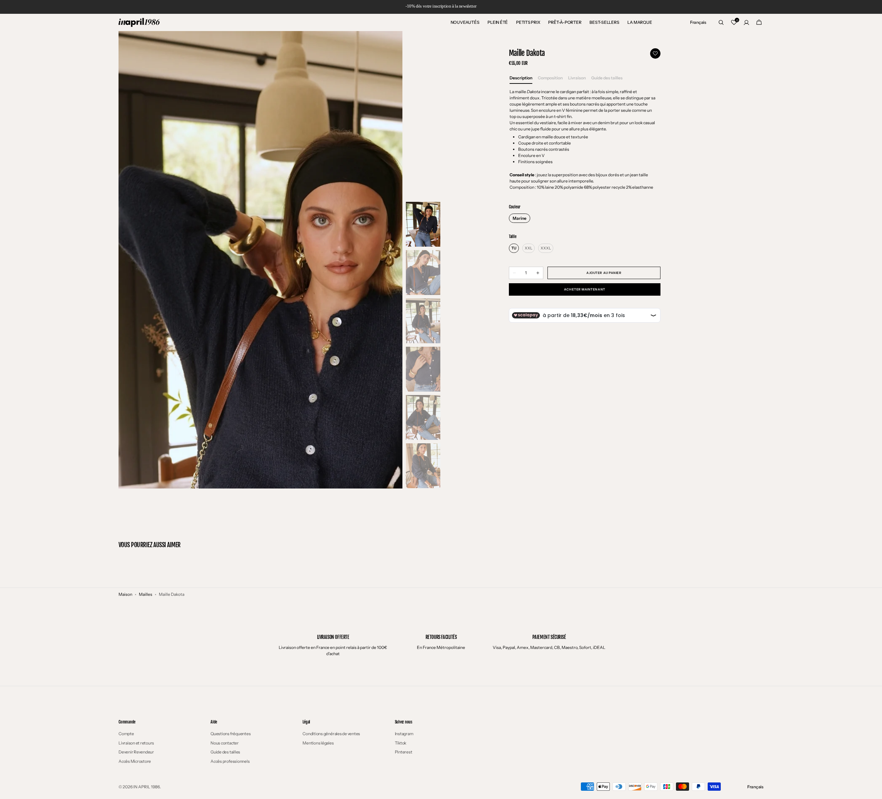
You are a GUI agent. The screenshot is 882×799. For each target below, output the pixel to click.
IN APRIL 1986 (146, 786)
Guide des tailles (225, 751)
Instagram (404, 733)
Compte (126, 733)
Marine (519, 218)
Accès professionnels (230, 761)
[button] (698, 22)
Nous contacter (225, 743)
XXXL (546, 248)
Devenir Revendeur (136, 751)
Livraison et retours (136, 743)
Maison (125, 594)
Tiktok (401, 743)
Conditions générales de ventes (331, 733)
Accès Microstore (135, 761)
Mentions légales (318, 743)
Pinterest (403, 751)
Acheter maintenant (584, 289)
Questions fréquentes (230, 733)
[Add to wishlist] (655, 53)
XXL (528, 248)
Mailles (145, 594)
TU (513, 248)
